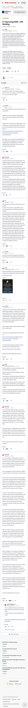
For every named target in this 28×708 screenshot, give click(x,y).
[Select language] (19, 3)
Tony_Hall (6, 157)
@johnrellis (4, 91)
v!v (5, 200)
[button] (2, 3)
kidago (5, 29)
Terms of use (14, 699)
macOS (4, 68)
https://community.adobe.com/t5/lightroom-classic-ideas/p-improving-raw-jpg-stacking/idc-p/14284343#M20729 (12, 132)
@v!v (3, 109)
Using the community (7, 699)
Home (4, 6)
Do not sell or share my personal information (11, 703)
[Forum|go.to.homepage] (10, 3)
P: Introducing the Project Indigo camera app (11, 655)
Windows (9, 68)
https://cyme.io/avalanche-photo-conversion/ (11, 349)
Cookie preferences (6, 701)
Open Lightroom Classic (20, 12)
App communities (10, 6)
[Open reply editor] (14, 77)
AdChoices (6, 706)
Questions (4, 646)
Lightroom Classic (19, 6)
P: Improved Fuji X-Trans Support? (9, 648)
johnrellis (6, 105)
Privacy (18, 699)
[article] (14, 94)
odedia (5, 267)
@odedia (4, 309)
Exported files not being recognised (9, 642)
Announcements (5, 657)
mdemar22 (6, 87)
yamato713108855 (10, 604)
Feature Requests (6, 7)
